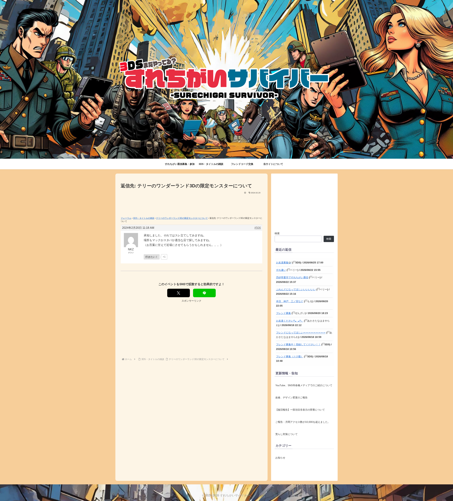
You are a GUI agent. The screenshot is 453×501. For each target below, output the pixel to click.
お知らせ (280, 457)
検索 (277, 233)
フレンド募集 (283, 313)
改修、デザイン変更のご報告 (291, 397)
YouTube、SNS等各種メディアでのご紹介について (303, 385)
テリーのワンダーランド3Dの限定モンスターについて (182, 218)
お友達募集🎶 (283, 262)
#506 (257, 227)
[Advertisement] (191, 204)
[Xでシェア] (178, 293)
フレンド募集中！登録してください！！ (298, 344)
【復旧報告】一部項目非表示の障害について (300, 409)
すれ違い (281, 270)
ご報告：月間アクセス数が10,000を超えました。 (302, 422)
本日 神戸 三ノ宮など (289, 301)
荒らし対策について (286, 434)
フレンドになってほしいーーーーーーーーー (301, 332)
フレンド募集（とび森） (289, 356)
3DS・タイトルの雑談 (143, 218)
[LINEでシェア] (204, 293)
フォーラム (126, 218)
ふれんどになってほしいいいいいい (296, 289)
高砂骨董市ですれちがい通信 (292, 277)
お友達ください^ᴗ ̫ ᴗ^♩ (289, 320)
